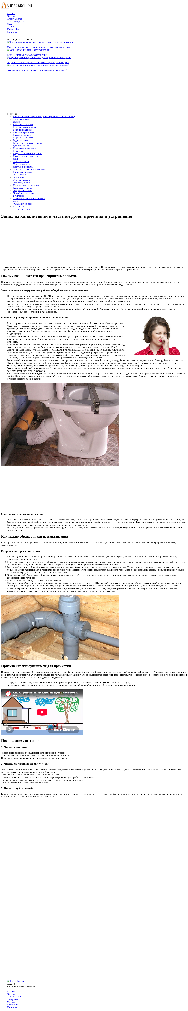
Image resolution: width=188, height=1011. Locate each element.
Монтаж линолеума (23, 166)
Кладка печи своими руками (27, 153)
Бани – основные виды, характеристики (27, 55)
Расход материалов (22, 188)
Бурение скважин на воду (26, 127)
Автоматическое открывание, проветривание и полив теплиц (44, 116)
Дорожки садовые (22, 145)
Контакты (12, 32)
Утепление (18, 196)
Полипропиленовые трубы (26, 185)
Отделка (11, 16)
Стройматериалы (15, 21)
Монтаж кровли (21, 161)
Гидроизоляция (20, 140)
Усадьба (11, 1002)
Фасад (16, 201)
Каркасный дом (21, 151)
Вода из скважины (22, 129)
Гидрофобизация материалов (27, 143)
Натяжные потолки (22, 172)
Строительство (14, 18)
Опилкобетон (19, 174)
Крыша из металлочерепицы (27, 156)
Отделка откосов (21, 180)
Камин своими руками (24, 148)
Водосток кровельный (24, 132)
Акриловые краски (22, 119)
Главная (11, 13)
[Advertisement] (95, 92)
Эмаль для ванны (21, 209)
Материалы (13, 999)
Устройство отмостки (23, 193)
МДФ (16, 159)
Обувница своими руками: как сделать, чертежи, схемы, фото (38, 62)
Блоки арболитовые (23, 124)
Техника (11, 26)
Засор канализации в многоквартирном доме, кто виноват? (37, 70)
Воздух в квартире (22, 135)
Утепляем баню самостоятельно (29, 198)
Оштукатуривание (22, 182)
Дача (9, 24)
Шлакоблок (18, 206)
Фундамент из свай (22, 203)
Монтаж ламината (22, 164)
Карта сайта (13, 29)
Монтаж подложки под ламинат (29, 169)
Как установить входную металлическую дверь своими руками (38, 47)
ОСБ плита (18, 177)
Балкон (16, 122)
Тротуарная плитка (22, 190)
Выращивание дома (23, 137)
